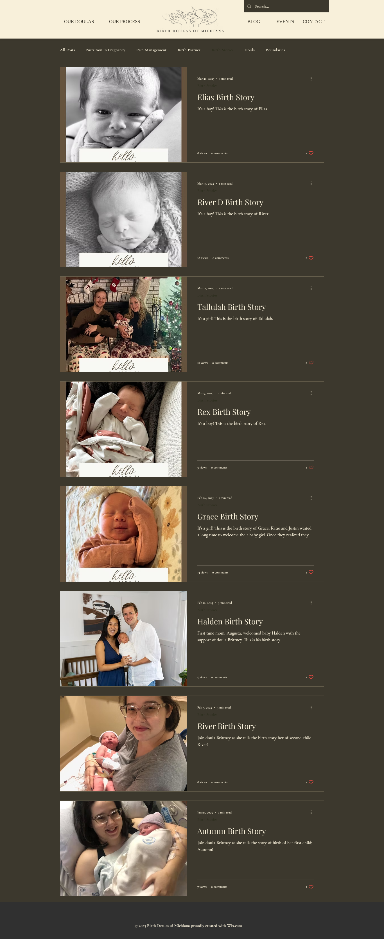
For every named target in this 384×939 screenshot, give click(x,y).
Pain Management (151, 49)
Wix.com (234, 925)
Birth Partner (189, 49)
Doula (250, 49)
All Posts (67, 49)
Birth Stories (222, 49)
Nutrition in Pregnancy (105, 49)
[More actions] (313, 78)
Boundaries (275, 49)
